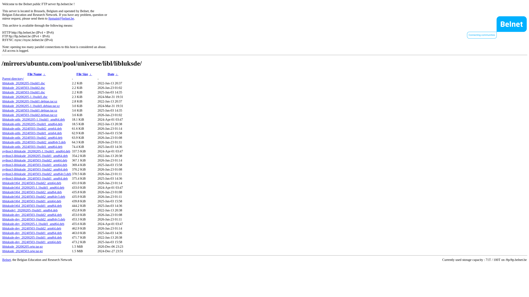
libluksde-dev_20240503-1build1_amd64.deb (32, 233)
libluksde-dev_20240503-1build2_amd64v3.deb (33, 219)
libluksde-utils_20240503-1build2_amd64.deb (32, 137)
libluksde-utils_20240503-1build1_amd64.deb (32, 146)
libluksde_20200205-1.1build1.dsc (25, 97)
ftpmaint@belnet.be (61, 18)
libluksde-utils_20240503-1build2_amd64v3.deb (34, 142)
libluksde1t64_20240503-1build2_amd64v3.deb (33, 196)
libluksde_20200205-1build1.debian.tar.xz (29, 101)
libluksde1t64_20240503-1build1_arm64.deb (31, 201)
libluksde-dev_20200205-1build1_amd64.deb (32, 237)
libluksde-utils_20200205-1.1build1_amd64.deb (33, 119)
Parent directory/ (13, 78)
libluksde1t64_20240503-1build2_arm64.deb (31, 183)
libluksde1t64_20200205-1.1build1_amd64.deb (33, 187)
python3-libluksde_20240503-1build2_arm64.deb (34, 160)
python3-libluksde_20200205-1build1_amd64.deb (35, 156)
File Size (82, 74)
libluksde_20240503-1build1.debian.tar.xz (29, 110)
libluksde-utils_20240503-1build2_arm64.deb (32, 128)
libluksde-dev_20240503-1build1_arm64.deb (31, 242)
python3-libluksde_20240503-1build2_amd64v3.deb (36, 174)
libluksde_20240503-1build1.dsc (23, 92)
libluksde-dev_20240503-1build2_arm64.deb (31, 228)
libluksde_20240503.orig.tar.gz (22, 251)
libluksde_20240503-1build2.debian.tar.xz (29, 115)
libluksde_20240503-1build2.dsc (23, 88)
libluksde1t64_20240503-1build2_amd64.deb (32, 192)
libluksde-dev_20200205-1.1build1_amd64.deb (33, 224)
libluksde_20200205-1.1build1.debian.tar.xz (31, 106)
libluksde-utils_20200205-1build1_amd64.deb (32, 124)
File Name (34, 74)
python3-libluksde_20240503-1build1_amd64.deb (35, 178)
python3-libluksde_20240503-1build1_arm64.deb (34, 165)
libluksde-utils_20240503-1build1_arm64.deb (32, 133)
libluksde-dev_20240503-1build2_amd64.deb (32, 215)
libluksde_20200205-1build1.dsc (23, 83)
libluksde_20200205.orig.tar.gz (22, 246)
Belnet (6, 260)
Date (111, 74)
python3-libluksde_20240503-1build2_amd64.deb (35, 169)
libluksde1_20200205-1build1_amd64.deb (30, 210)
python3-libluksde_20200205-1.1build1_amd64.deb (36, 151)
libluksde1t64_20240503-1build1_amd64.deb (32, 205)
